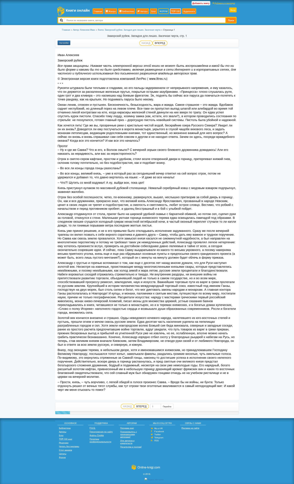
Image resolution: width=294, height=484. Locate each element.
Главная (98, 11)
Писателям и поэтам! (131, 446)
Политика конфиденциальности (100, 440)
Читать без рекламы (69, 446)
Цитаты (62, 453)
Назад (146, 43)
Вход (232, 9)
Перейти (167, 406)
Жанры (112, 11)
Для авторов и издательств (127, 442)
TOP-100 (175, 11)
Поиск (231, 20)
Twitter (157, 434)
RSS (156, 441)
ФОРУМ (164, 11)
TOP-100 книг (65, 438)
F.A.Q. (93, 427)
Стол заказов (65, 449)
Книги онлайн (78, 10)
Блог (153, 11)
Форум (62, 457)
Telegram (158, 437)
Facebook (159, 431)
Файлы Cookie (97, 435)
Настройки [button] (64, 42)
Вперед (160, 43)
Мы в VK (158, 428)
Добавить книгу (200, 3)
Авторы (144, 11)
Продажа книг (127, 427)
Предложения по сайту (101, 431)
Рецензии (63, 442)
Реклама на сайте (190, 427)
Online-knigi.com (149, 467)
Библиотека (128, 11)
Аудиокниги (189, 11)
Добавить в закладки (225, 3)
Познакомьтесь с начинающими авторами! (128, 434)
